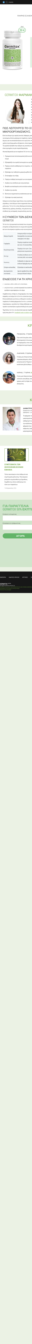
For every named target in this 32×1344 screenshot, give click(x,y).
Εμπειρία (3, 577)
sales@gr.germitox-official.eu (7, 585)
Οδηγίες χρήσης (14, 577)
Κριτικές (25, 577)
